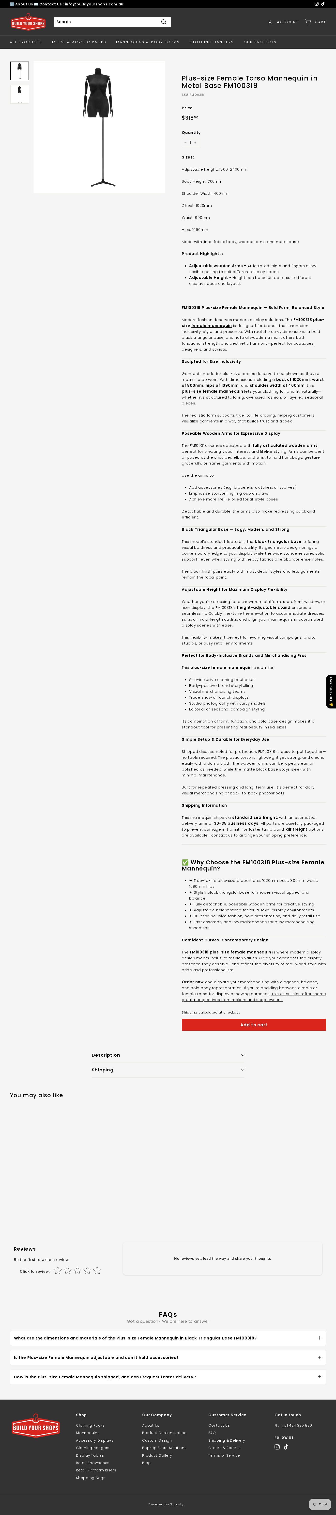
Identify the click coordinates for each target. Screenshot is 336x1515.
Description (106, 1055)
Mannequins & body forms (148, 42)
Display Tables (90, 1455)
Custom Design (157, 1440)
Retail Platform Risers (96, 1470)
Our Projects (260, 42)
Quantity (191, 132)
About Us (24, 4)
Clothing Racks (90, 1425)
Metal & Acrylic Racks (79, 42)
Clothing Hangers (212, 42)
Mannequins (88, 1432)
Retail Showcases (92, 1462)
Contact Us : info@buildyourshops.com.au (81, 4)
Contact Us (219, 1425)
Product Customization (164, 1432)
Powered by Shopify (165, 1504)
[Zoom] (99, 127)
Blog (146, 1462)
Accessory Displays (95, 1440)
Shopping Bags (91, 1477)
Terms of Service (224, 1455)
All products (26, 42)
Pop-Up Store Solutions (164, 1447)
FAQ (212, 1432)
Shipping (189, 1012)
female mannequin (211, 325)
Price (187, 108)
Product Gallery (157, 1455)
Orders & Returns (224, 1447)
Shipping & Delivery (226, 1440)
